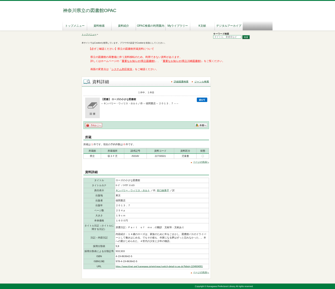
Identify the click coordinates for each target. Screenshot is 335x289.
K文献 (202, 25)
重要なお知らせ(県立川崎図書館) (182, 61)
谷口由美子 (163, 190)
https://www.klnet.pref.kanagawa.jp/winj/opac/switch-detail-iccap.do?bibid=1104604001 (159, 266)
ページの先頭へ (201, 162)
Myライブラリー (178, 25)
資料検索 (99, 25)
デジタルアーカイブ (228, 25)
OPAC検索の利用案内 (150, 25)
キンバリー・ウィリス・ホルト (133, 190)
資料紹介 (123, 25)
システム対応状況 (121, 69)
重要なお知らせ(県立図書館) (138, 61)
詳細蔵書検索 (181, 81)
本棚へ (202, 125)
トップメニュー (75, 25)
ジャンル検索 (201, 81)
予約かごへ (96, 125)
